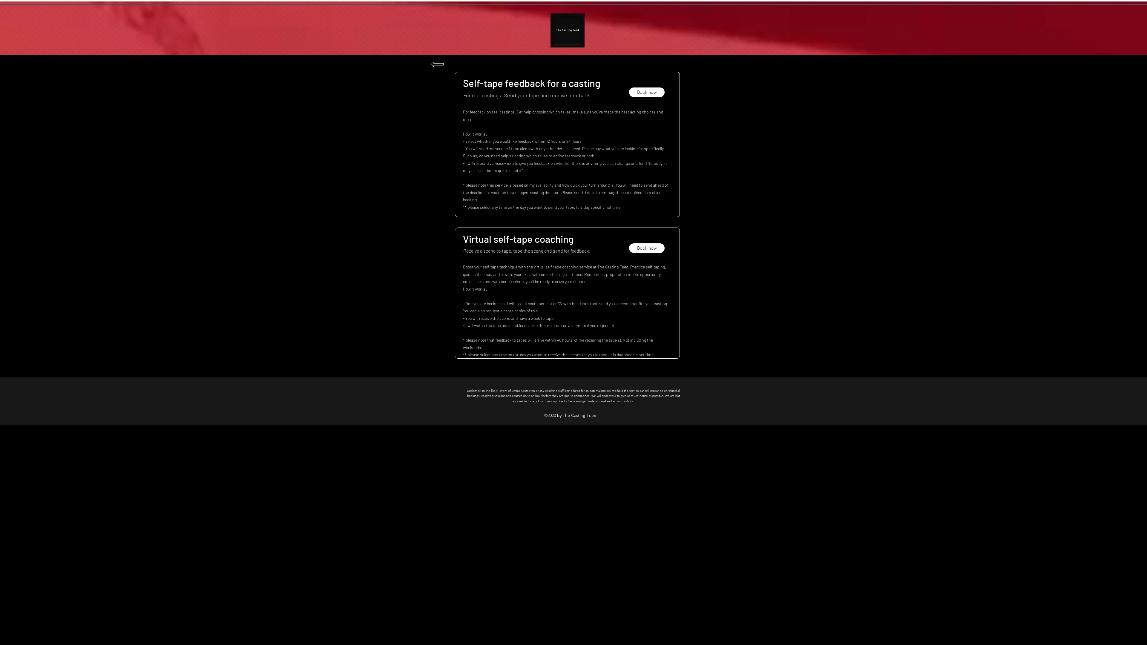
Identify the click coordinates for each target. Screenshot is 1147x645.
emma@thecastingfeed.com (626, 192)
